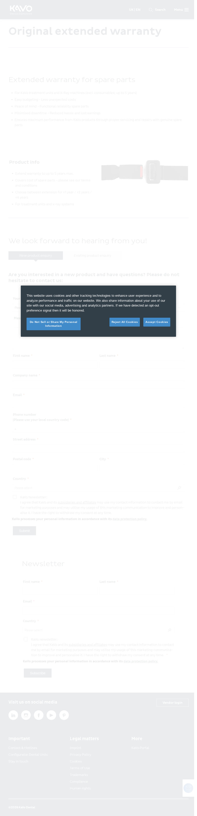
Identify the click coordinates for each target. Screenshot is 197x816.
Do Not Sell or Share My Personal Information (53, 323)
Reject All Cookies (125, 321)
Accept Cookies (156, 321)
